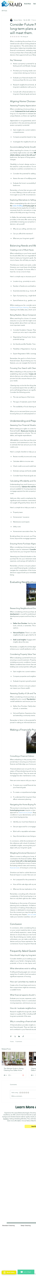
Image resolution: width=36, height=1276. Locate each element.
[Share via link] (23, 1036)
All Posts (4, 10)
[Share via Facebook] (11, 1036)
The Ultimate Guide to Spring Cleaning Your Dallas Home (13, 1069)
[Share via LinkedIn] (19, 1036)
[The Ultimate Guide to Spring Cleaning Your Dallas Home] (14, 1058)
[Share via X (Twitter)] (15, 1036)
